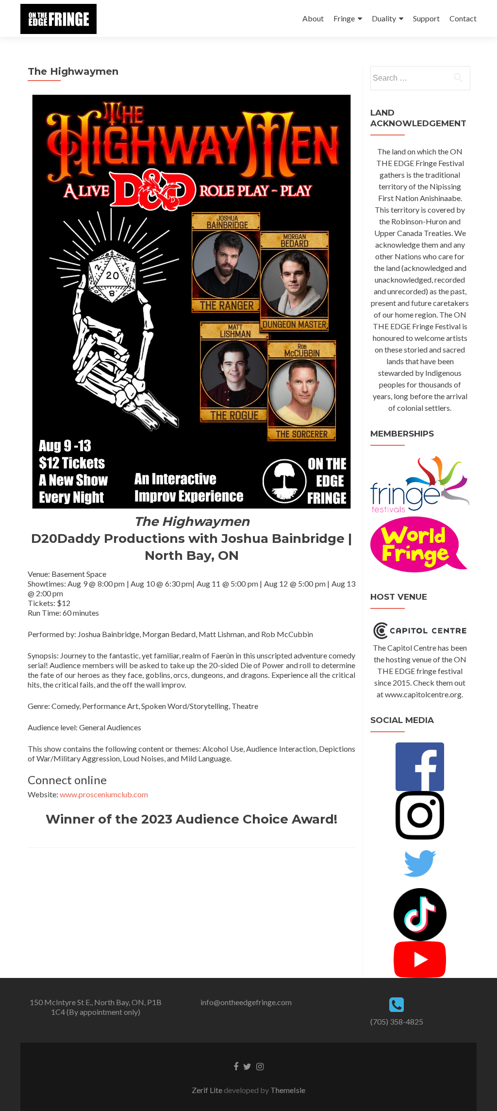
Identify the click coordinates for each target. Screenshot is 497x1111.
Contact (463, 18)
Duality (384, 18)
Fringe (344, 18)
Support (426, 18)
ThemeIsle (287, 1089)
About (313, 18)
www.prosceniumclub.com (104, 794)
